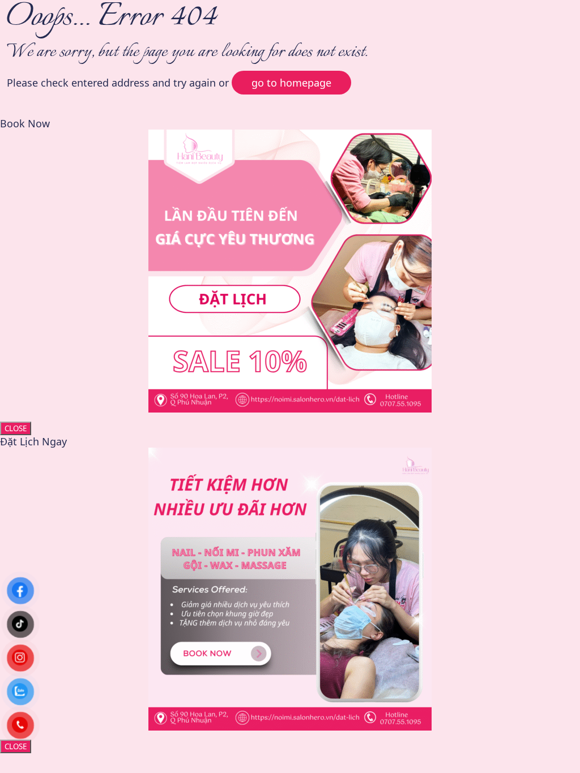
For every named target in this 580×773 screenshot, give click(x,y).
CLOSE (16, 428)
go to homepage (291, 82)
